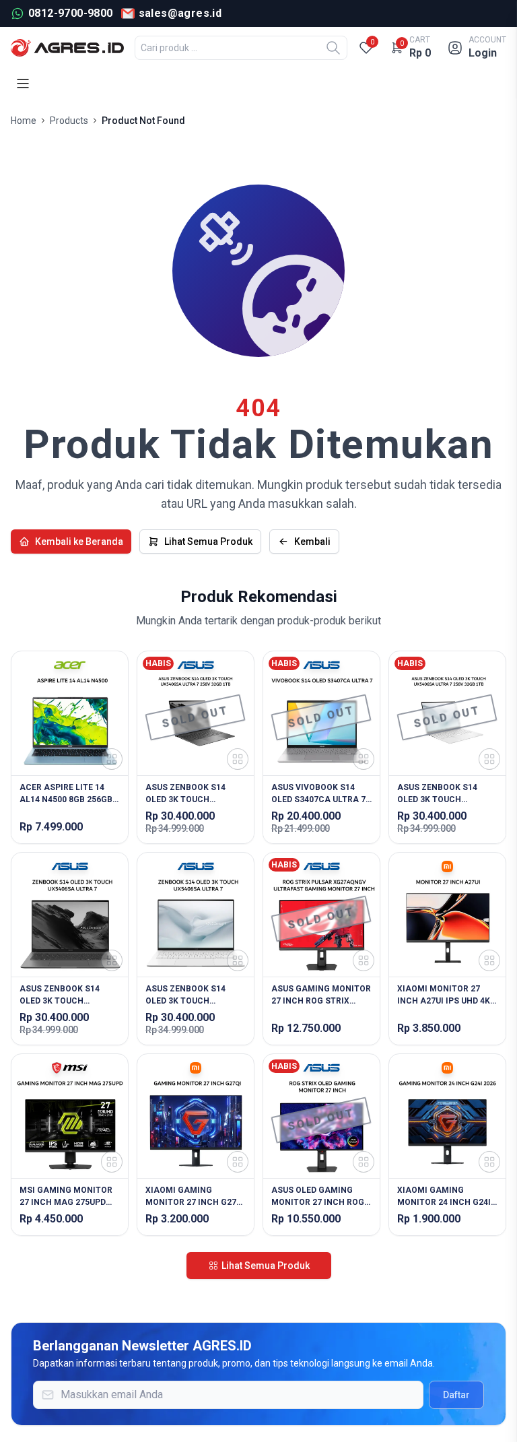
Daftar (456, 1394)
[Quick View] (112, 759)
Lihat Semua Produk (208, 541)
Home (23, 120)
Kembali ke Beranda (79, 541)
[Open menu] (23, 83)
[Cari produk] (333, 48)
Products (69, 120)
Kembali (312, 541)
